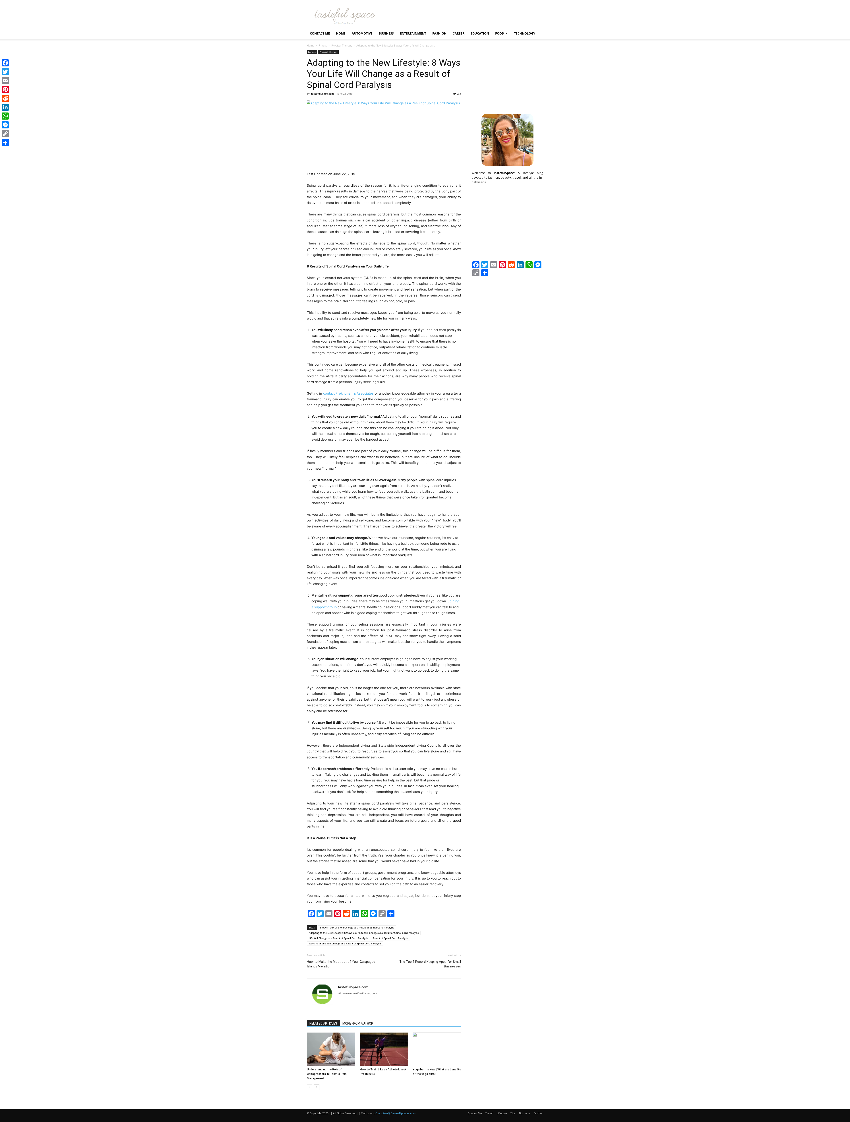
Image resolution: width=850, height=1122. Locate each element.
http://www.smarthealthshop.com (357, 993)
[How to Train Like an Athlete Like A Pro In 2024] (384, 1049)
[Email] (5, 80)
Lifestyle (502, 1113)
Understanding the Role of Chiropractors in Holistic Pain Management (326, 1074)
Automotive (362, 33)
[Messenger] (5, 124)
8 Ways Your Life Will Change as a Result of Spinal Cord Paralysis (357, 927)
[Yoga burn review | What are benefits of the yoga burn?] (437, 1049)
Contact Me (320, 33)
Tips (513, 1113)
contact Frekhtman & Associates (348, 393)
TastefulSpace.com (322, 93)
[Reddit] (5, 98)
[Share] (5, 142)
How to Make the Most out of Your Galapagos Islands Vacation (341, 964)
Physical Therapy (341, 45)
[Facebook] (5, 62)
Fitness (323, 45)
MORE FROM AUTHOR (357, 1023)
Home (341, 33)
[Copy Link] (5, 133)
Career (458, 33)
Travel (489, 1113)
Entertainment (413, 33)
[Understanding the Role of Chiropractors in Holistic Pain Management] (331, 1049)
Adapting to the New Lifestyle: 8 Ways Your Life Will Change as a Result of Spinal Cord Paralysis (364, 932)
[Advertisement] (507, 77)
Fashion (439, 33)
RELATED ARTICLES (323, 1023)
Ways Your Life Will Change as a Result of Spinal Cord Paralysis (345, 943)
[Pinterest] (5, 89)
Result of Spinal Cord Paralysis (390, 938)
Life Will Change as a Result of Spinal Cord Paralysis (338, 938)
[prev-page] (309, 1087)
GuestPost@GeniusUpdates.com (395, 1113)
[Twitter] (5, 71)
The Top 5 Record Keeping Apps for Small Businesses (430, 964)
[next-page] (316, 1087)
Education (480, 33)
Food (499, 33)
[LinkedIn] (5, 107)
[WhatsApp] (5, 116)
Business (386, 33)
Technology (524, 33)
